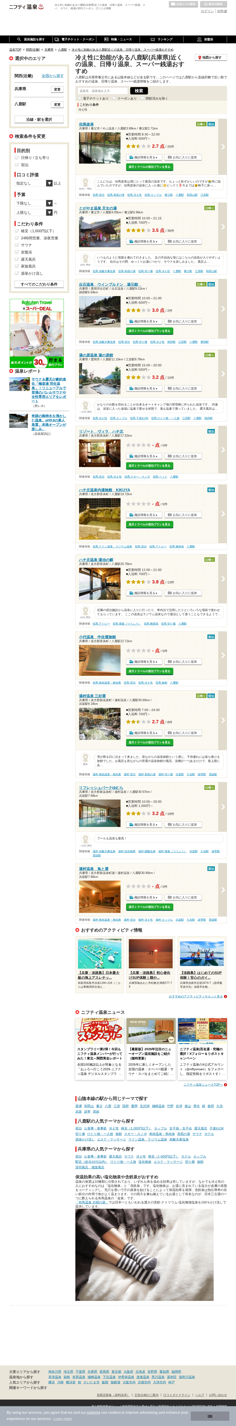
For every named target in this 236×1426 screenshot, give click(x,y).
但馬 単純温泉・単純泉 (107, 682)
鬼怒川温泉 (187, 1377)
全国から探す (53, 76)
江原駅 (205, 195)
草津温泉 (54, 1377)
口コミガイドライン (176, 1395)
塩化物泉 (145, 1162)
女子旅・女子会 (180, 1128)
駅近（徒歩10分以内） (91, 1162)
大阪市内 (129, 1382)
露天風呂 (200, 1128)
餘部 (211, 1106)
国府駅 (171, 342)
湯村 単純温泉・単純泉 (107, 774)
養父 (99, 1106)
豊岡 (134, 1106)
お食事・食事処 (95, 1128)
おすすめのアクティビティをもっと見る (196, 996)
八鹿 (108, 1106)
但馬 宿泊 (98, 195)
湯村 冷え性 (145, 919)
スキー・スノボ (135, 1134)
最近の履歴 (213, 4)
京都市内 (144, 1382)
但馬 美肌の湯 (115, 195)
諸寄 (87, 1111)
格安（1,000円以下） (136, 1128)
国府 (125, 1106)
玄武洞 (145, 1106)
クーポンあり (127, 98)
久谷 (219, 1106)
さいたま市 (91, 1382)
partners (93, 1412)
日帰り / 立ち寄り (35, 158)
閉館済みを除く (157, 98)
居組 (96, 1111)
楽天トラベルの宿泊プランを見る (149, 166)
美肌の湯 (183, 1134)
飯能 (105, 1382)
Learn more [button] (62, 1419)
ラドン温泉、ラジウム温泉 (147, 1139)
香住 (196, 1106)
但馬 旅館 (161, 682)
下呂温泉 (109, 1377)
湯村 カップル (164, 919)
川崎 (60, 1382)
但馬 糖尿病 (176, 546)
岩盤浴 (26, 252)
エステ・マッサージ (111, 1139)
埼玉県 (68, 1371)
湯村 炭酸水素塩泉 (104, 851)
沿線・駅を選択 (39, 119)
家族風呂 (28, 266)
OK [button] (210, 1416)
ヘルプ (199, 1395)
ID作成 (222, 11)
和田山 (89, 1106)
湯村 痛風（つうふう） (172, 851)
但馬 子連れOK (139, 418)
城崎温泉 (158, 1106)
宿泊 (78, 1128)
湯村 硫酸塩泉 (147, 851)
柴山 (188, 1106)
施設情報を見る (144, 157)
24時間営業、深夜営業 (39, 238)
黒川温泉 (158, 1377)
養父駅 (169, 195)
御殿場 (115, 1382)
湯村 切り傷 (165, 774)
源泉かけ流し (85, 1139)
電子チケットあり (96, 98)
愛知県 (164, 1371)
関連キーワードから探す (28, 1388)
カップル (160, 1128)
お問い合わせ (218, 1395)
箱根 (67, 1377)
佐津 (179, 1106)
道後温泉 (142, 1377)
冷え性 (114, 1128)
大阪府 (128, 1371)
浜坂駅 (180, 774)
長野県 (152, 1371)
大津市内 (159, 1382)
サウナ (197, 1134)
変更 (57, 89)
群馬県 (104, 1371)
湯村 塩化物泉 (127, 851)
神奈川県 (54, 1371)
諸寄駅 (202, 774)
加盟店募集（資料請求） (113, 1395)
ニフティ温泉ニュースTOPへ (203, 1084)
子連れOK (216, 1128)
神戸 (171, 1382)
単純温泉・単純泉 (162, 1134)
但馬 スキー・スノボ (137, 476)
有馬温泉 (78, 1377)
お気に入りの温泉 (183, 4)
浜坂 (78, 1111)
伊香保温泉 (126, 1377)
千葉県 (80, 1371)
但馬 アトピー (158, 546)
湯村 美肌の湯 (147, 774)
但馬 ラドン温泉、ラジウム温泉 (112, 546)
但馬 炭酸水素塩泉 (104, 271)
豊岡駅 (205, 342)
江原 (117, 1106)
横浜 (51, 1382)
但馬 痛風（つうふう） (127, 623)
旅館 (118, 1134)
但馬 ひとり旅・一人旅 (165, 418)
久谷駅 (191, 774)
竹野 (170, 1106)
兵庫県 (92, 1371)
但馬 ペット (160, 476)
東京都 (116, 1371)
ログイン (207, 11)
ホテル (209, 1134)
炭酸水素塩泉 (179, 1139)
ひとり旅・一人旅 (100, 1134)
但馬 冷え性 (134, 195)
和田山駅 (192, 195)
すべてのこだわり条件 (39, 284)
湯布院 (172, 1377)
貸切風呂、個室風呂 (89, 1167)
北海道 (140, 1371)
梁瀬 (78, 1106)
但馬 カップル (153, 195)
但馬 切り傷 (145, 271)
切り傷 (80, 1134)
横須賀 (71, 1382)
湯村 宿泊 (130, 774)
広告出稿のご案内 (147, 1395)
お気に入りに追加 (185, 157)
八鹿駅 (180, 195)
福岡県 (176, 1371)
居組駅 (213, 774)
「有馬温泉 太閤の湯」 (92, 1202)
